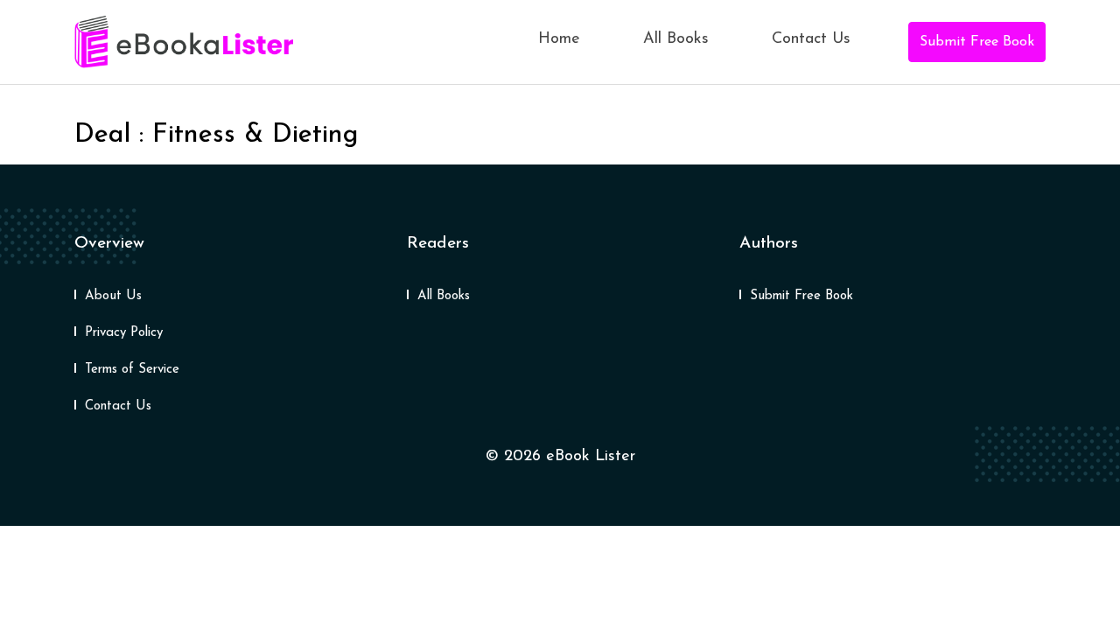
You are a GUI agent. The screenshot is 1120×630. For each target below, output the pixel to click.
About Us (113, 296)
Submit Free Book (977, 42)
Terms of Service (132, 369)
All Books (676, 39)
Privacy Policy (124, 333)
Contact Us (811, 39)
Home (559, 39)
